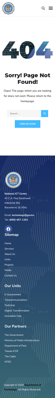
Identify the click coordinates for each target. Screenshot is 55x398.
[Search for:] (27, 113)
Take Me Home (28, 123)
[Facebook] (8, 229)
